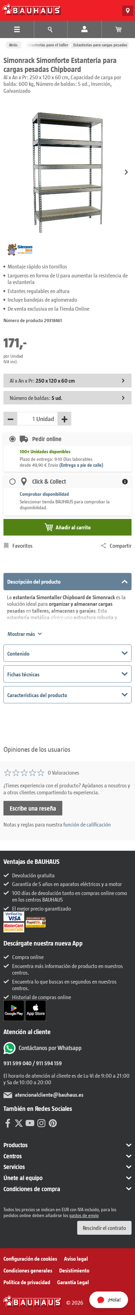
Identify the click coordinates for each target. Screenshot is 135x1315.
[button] (126, 173)
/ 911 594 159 (47, 1063)
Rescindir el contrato (104, 1227)
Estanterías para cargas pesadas (100, 44)
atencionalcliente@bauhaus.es (49, 1094)
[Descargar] (14, 1009)
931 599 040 (17, 1063)
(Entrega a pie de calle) (81, 465)
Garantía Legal (73, 1282)
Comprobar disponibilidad (44, 494)
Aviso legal (76, 1258)
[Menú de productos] (17, 29)
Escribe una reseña (33, 808)
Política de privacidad (26, 1282)
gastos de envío (84, 1215)
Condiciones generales (27, 1270)
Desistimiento (74, 1270)
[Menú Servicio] (51, 29)
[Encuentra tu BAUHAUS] (127, 11)
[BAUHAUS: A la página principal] (32, 9)
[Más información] (125, 481)
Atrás (13, 44)
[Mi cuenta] (84, 29)
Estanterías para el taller (47, 44)
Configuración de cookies (30, 1258)
